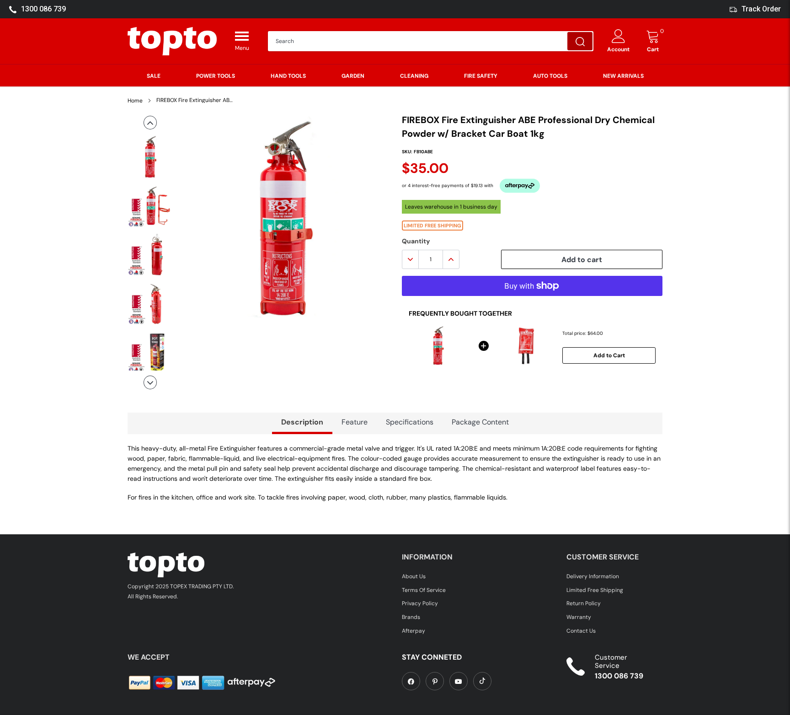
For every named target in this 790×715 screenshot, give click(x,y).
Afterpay (413, 630)
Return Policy (583, 603)
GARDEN (353, 76)
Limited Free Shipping (594, 590)
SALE (153, 76)
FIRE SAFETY (480, 76)
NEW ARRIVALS (623, 76)
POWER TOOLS (215, 76)
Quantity (416, 241)
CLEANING (414, 76)
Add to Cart (609, 355)
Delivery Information (592, 576)
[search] (579, 41)
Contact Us (581, 630)
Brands (411, 617)
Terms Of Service (424, 590)
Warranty (578, 617)
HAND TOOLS (288, 76)
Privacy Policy (420, 603)
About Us (414, 576)
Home (135, 100)
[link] (411, 681)
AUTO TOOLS (550, 76)
